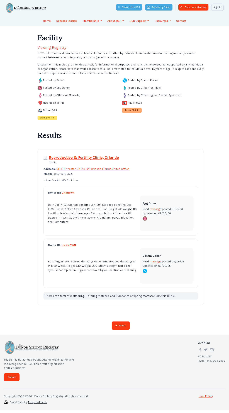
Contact (181, 20)
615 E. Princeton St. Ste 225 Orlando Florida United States (92, 169)
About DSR (114, 20)
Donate (12, 377)
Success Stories (66, 20)
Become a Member (195, 7)
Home (47, 20)
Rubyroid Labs (37, 402)
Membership (90, 20)
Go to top (120, 325)
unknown (68, 192)
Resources (161, 20)
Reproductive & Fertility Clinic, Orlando (84, 157)
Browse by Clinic (160, 7)
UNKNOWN (69, 245)
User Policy (206, 396)
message (155, 209)
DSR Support (138, 20)
